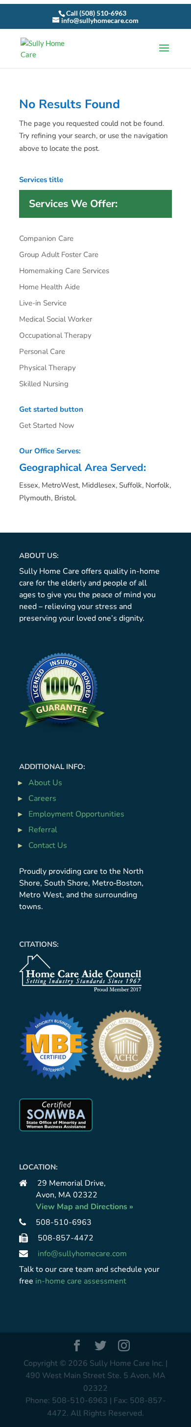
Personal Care (42, 351)
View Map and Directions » (84, 1206)
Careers (42, 798)
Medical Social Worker (55, 319)
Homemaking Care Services (64, 271)
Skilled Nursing (44, 384)
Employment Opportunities (76, 814)
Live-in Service (43, 303)
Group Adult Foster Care (58, 254)
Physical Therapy (47, 368)
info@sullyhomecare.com (82, 1253)
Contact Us (47, 845)
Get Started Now (46, 425)
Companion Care (46, 238)
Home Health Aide (49, 287)
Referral (42, 829)
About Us (45, 782)
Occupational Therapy (55, 335)
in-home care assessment (80, 1281)
